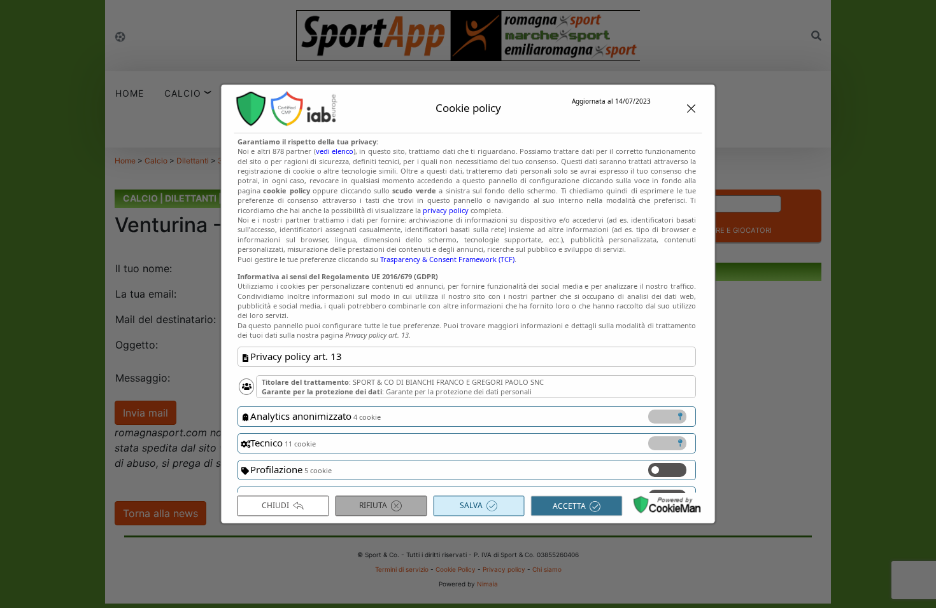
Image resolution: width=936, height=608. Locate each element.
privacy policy (446, 210)
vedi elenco (334, 151)
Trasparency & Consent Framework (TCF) (447, 259)
